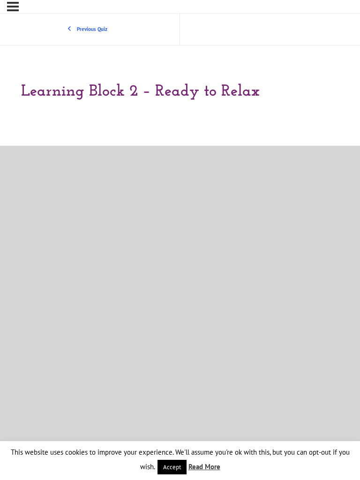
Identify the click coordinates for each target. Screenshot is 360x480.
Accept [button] (172, 467)
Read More (204, 466)
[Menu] (13, 6)
